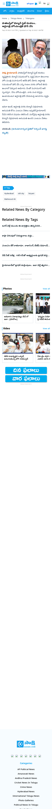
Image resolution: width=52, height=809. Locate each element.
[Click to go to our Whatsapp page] (17, 756)
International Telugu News (26, 796)
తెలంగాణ (30, 11)
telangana (29, 18)
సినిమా (39, 11)
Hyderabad (9, 194)
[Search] (36, 4)
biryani (31, 194)
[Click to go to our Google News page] (39, 756)
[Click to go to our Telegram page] (35, 756)
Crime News (26, 787)
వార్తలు (11, 11)
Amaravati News (26, 774)
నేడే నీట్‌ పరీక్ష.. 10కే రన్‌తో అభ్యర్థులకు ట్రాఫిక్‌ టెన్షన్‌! (26, 255)
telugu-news (16, 18)
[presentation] (5, 303)
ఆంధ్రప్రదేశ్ (20, 11)
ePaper (31, 4)
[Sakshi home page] (26, 744)
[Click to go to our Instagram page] (26, 756)
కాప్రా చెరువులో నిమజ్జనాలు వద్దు (26, 236)
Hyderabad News (26, 791)
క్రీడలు (47, 11)
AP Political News (26, 769)
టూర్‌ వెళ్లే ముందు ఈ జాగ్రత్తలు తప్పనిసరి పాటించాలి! (26, 226)
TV (44, 4)
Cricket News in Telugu (26, 783)
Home (4, 18)
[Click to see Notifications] (48, 4)
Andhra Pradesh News (26, 778)
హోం (5, 11)
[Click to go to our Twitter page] (21, 756)
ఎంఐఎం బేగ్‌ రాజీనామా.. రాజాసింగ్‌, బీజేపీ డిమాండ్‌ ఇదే (25, 245)
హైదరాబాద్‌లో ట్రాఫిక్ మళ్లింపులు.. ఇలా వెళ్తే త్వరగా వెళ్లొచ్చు (25, 265)
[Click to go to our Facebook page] (12, 756)
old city (21, 194)
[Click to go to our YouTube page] (30, 756)
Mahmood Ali (10, 199)
